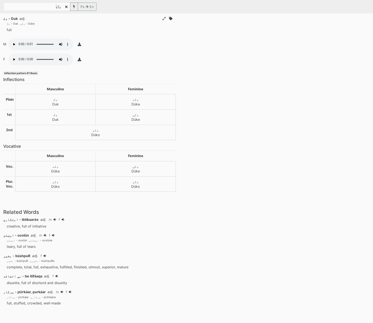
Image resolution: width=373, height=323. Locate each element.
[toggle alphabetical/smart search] (74, 7)
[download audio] (79, 44)
